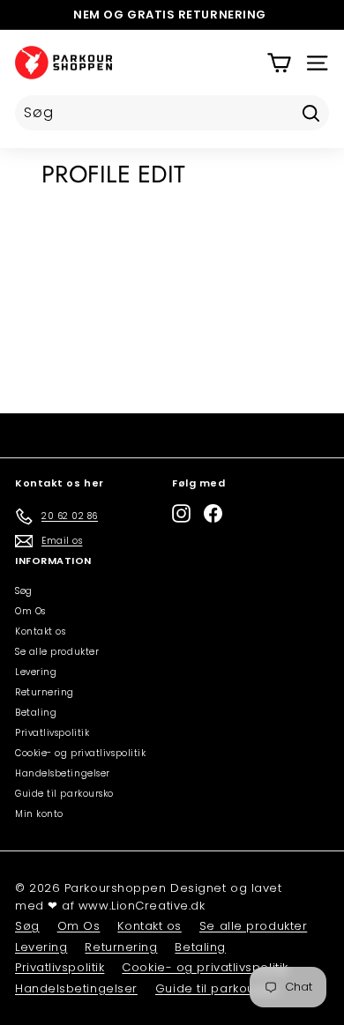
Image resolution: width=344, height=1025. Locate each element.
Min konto (39, 814)
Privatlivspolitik (52, 732)
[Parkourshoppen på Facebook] (213, 513)
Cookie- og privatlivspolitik (80, 753)
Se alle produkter (57, 651)
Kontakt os (40, 631)
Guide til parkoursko (64, 793)
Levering (35, 672)
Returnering (44, 692)
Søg (24, 591)
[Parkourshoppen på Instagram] (181, 513)
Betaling (35, 712)
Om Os (30, 611)
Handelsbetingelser (62, 773)
